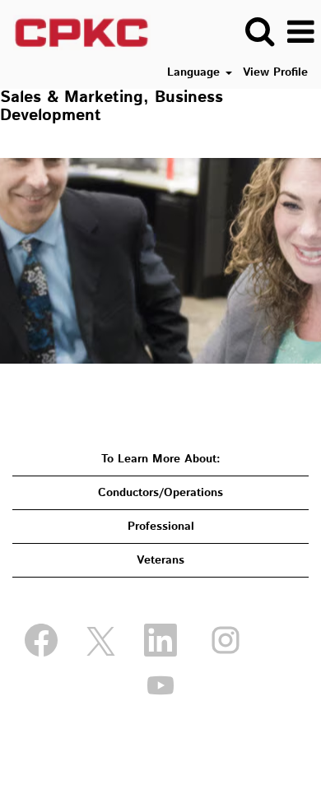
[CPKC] (75, 32)
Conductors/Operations (160, 493)
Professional (161, 526)
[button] (300, 32)
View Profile (275, 72)
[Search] (259, 31)
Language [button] (195, 72)
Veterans (160, 560)
